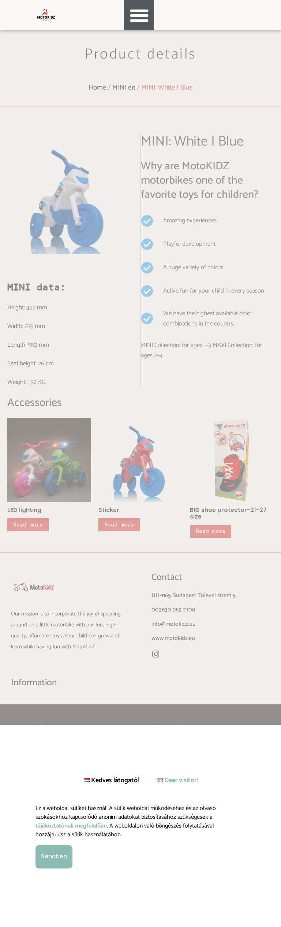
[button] (139, 15)
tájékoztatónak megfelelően (71, 826)
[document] (140, 463)
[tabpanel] (140, 836)
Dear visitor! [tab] (180, 780)
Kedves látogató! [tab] (114, 780)
